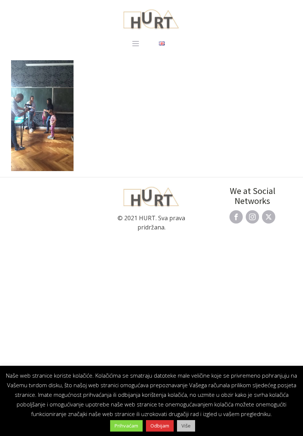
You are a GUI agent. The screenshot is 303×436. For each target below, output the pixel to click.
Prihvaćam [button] (126, 425)
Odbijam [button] (159, 425)
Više (186, 425)
